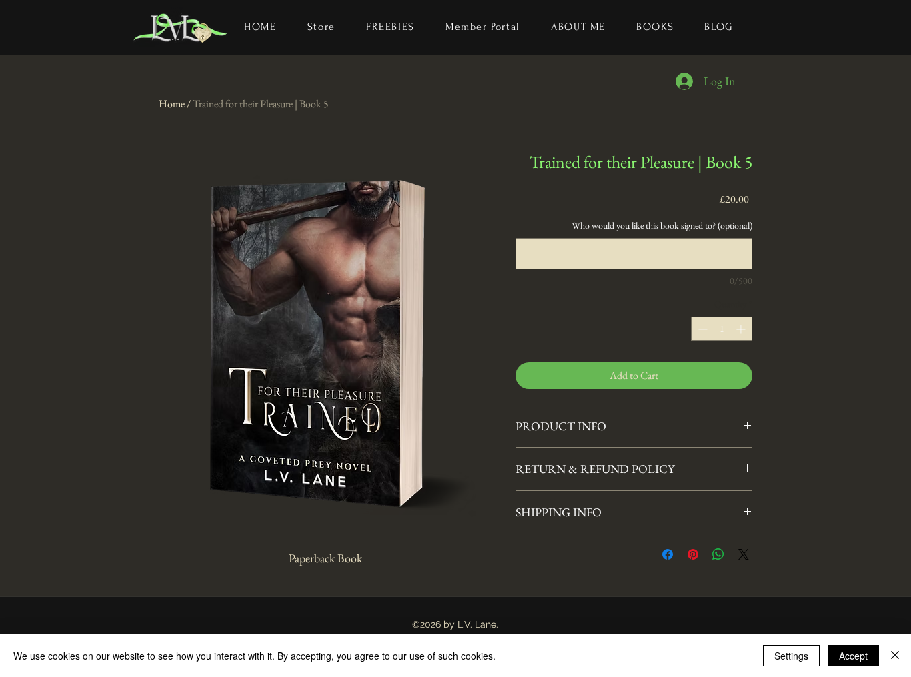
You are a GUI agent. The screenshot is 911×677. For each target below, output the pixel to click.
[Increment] (742, 328)
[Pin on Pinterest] (693, 554)
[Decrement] (701, 328)
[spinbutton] (722, 328)
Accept (853, 655)
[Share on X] (744, 554)
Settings (791, 655)
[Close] (895, 655)
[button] (655, 27)
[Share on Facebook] (668, 554)
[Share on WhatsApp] (718, 554)
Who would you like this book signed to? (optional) (662, 225)
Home (172, 104)
